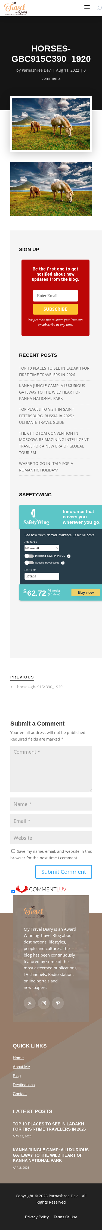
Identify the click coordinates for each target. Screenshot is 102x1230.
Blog (17, 1075)
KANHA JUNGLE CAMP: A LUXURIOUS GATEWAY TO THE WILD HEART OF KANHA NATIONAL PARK (52, 392)
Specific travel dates (47, 562)
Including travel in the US (50, 555)
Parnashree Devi (37, 70)
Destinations (24, 1084)
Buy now (86, 592)
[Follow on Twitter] (30, 1003)
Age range (30, 541)
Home (18, 1057)
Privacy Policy (37, 1217)
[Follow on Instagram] (44, 1003)
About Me (21, 1066)
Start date (30, 569)
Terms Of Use (65, 1217)
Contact (20, 1093)
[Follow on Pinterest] (58, 1003)
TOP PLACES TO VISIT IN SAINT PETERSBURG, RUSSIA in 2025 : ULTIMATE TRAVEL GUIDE (46, 416)
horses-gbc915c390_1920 (40, 686)
